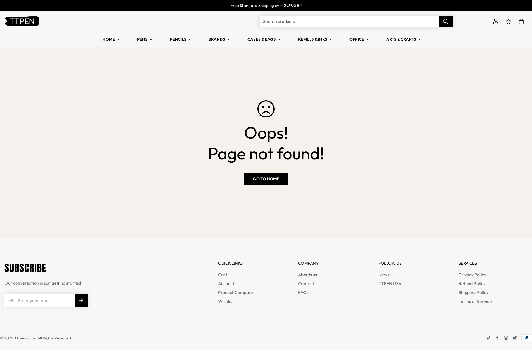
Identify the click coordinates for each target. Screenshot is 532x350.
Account (226, 283)
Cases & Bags (261, 39)
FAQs (303, 292)
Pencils (178, 39)
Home (109, 39)
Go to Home (266, 179)
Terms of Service (475, 301)
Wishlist (226, 301)
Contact (306, 283)
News (383, 274)
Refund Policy (472, 283)
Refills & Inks (312, 39)
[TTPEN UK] (21, 21)
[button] (520, 21)
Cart (222, 274)
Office (356, 39)
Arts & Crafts (401, 39)
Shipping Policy (473, 292)
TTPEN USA (389, 283)
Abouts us (307, 274)
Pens (142, 39)
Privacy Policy (472, 274)
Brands (217, 39)
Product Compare (235, 292)
